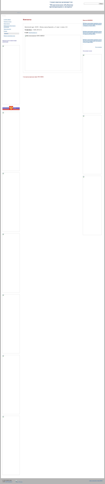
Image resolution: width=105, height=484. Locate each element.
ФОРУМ (19, 12)
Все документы (98, 47)
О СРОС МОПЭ (7, 19)
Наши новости (7, 23)
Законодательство (7, 29)
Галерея (5, 31)
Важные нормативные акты (9, 35)
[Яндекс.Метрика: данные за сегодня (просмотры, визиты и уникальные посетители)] (19, 481)
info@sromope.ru (33, 32)
